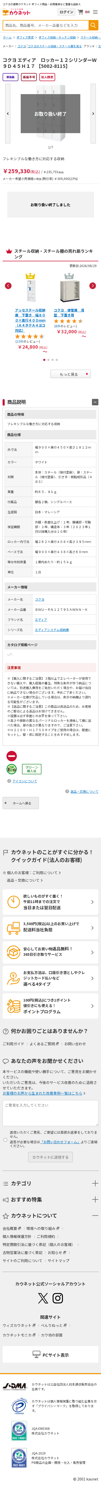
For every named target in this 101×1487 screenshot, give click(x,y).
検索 (93, 25)
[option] (31, 312)
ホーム (7, 37)
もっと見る (69, 374)
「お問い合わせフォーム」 (60, 1141)
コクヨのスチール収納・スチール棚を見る (55, 46)
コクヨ (21, 46)
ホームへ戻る (22, 803)
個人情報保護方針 (17, 1236)
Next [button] (92, 285)
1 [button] (44, 360)
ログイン (66, 11)
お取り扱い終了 (50, 113)
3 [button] (53, 360)
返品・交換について (84, 791)
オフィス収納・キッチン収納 (57, 37)
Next (93, 114)
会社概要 (10, 1228)
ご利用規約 (46, 1236)
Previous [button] (8, 285)
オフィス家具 (25, 37)
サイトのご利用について (22, 1260)
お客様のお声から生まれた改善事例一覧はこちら (42, 1093)
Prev (7, 114)
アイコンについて (24, 781)
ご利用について (45, 872)
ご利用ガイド (13, 1043)
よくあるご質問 (42, 1043)
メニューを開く (95, 12)
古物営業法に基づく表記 (22, 1252)
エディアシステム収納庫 (52, 629)
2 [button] (48, 360)
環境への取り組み (40, 1228)
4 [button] (57, 360)
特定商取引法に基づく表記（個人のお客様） (39, 1244)
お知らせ (55, 1252)
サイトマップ (58, 1260)
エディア (41, 619)
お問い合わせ (75, 1043)
